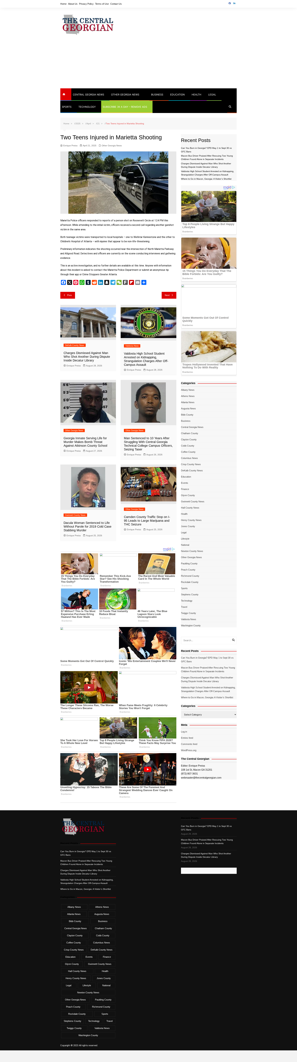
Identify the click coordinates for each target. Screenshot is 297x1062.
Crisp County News (191, 464)
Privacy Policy (86, 3)
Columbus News (189, 458)
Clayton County (189, 439)
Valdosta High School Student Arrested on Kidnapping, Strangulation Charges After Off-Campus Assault (208, 689)
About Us (72, 3)
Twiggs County (188, 613)
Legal (212, 94)
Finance (185, 489)
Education (177, 94)
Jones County (188, 526)
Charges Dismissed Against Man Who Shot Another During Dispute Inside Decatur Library (87, 356)
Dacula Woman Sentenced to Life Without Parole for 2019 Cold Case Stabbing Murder (87, 526)
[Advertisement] (148, 65)
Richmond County (190, 576)
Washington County (191, 625)
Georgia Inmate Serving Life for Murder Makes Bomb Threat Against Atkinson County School (85, 441)
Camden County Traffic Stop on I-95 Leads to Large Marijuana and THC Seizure (147, 520)
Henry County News (191, 520)
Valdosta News (132, 346)
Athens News (188, 396)
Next (167, 295)
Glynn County (188, 495)
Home (63, 3)
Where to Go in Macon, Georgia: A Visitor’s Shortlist (206, 179)
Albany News (187, 390)
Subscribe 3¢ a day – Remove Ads (125, 106)
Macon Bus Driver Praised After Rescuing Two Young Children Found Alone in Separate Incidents (208, 669)
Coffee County (188, 452)
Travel (184, 607)
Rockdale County (189, 582)
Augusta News (188, 408)
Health (196, 94)
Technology (87, 106)
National (185, 545)
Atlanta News (187, 402)
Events (184, 483)
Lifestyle (185, 538)
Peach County (188, 569)
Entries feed (187, 738)
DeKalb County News (74, 345)
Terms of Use (102, 3)
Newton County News (192, 551)
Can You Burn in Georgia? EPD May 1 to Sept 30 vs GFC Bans (207, 659)
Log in (184, 731)
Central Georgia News (88, 94)
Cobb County (187, 445)
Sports (66, 106)
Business (157, 94)
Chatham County (189, 433)
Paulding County (189, 563)
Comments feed (189, 744)
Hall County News (190, 507)
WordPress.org (188, 750)
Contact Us (116, 3)
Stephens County (189, 594)
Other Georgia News (125, 94)
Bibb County (187, 414)
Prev (69, 295)
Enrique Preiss (70, 145)
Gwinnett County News (75, 515)
